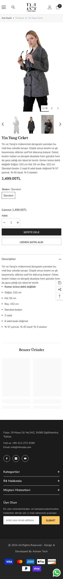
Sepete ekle (31, 232)
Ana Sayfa (7, 18)
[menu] (4, 7)
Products (19, 18)
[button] (52, 108)
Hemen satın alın (31, 242)
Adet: (5, 215)
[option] (31, 67)
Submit (50, 520)
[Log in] (50, 7)
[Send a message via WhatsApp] (56, 572)
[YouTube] (25, 458)
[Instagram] (16, 458)
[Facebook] (6, 458)
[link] (16, 401)
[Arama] (13, 7)
